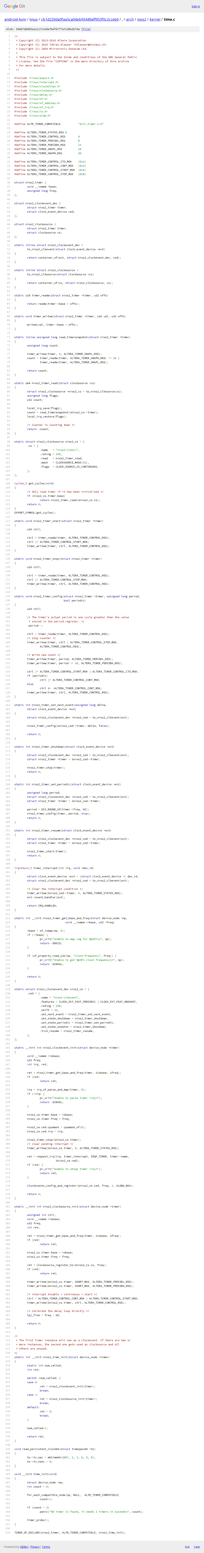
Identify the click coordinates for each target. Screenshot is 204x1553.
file (86, 29)
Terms (46, 1547)
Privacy (34, 1547)
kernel (155, 19)
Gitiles (24, 1547)
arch (130, 19)
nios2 (141, 19)
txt (187, 1546)
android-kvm (15, 19)
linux (33, 19)
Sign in (196, 6)
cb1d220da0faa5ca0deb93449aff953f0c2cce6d (80, 19)
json (197, 1546)
